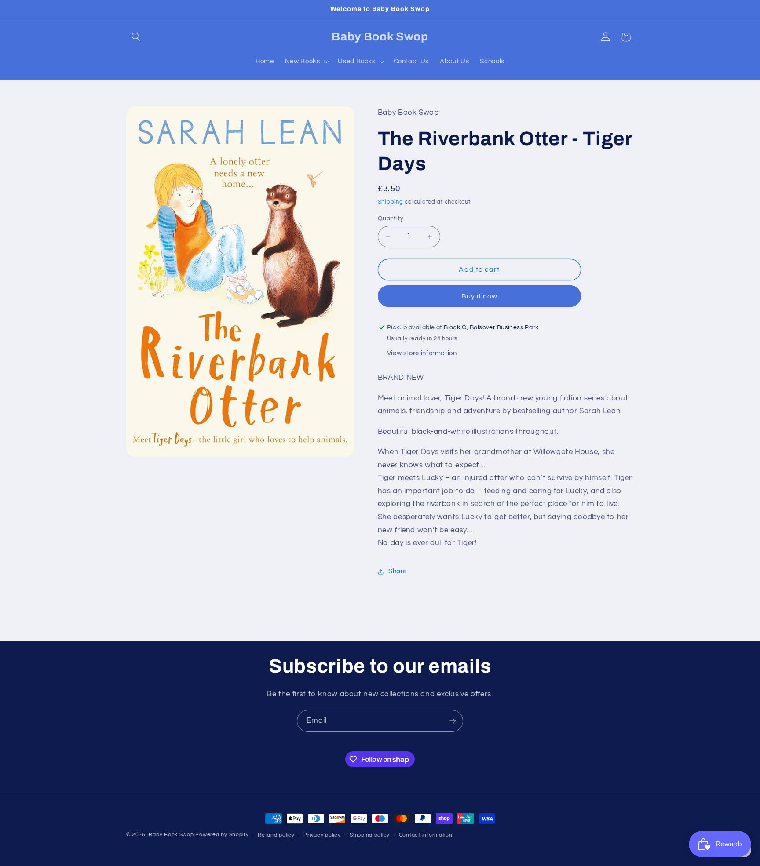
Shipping (390, 202)
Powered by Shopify (221, 834)
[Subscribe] (452, 720)
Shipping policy (370, 835)
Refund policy (276, 835)
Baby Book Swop (171, 834)
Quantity (390, 218)
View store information (422, 353)
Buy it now (479, 296)
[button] (136, 37)
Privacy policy (321, 835)
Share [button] (397, 571)
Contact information (426, 835)
